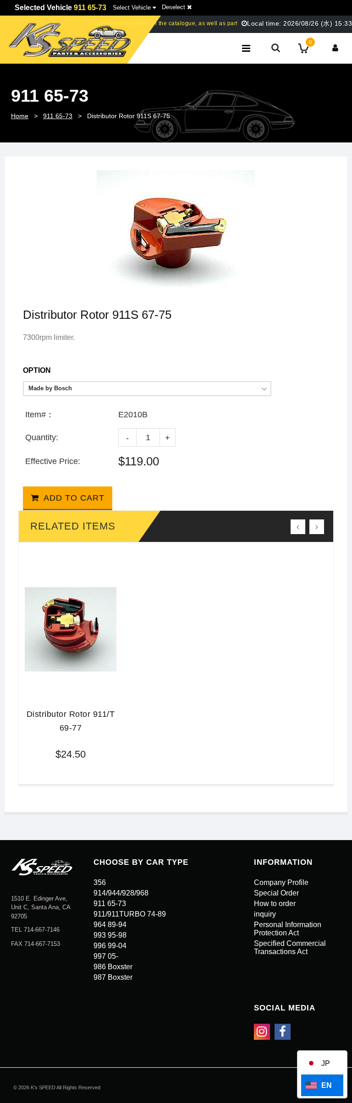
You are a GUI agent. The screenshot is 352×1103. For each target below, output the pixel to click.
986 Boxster (113, 967)
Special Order (276, 893)
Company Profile (281, 882)
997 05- (106, 956)
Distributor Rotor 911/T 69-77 (71, 721)
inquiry (265, 914)
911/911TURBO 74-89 (130, 914)
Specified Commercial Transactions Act (290, 947)
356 (100, 882)
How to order (275, 903)
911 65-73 (57, 116)
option (37, 370)
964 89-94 (110, 924)
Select (132, 7)
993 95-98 (110, 935)
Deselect (174, 7)
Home (19, 116)
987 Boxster (113, 977)
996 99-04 (110, 946)
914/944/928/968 (121, 893)
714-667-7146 (42, 929)
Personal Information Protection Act (287, 929)
